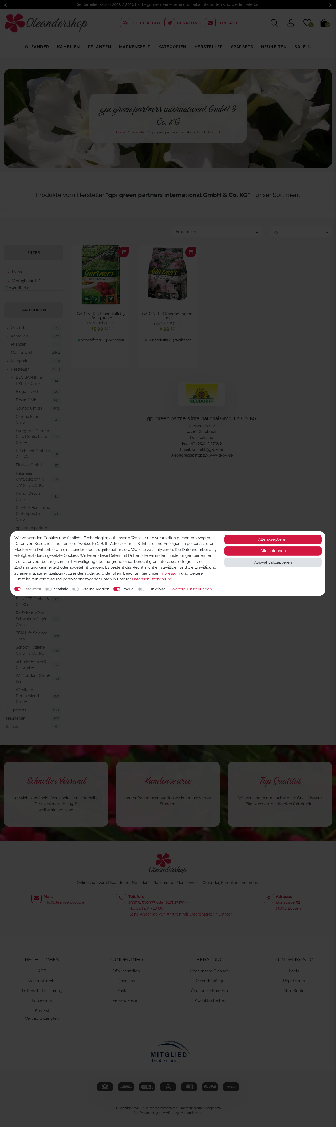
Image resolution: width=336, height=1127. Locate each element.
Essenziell (32, 589)
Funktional (156, 589)
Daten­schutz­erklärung (152, 579)
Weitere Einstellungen (191, 589)
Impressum (170, 573)
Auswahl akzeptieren (273, 562)
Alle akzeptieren (273, 539)
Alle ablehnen (273, 551)
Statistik (61, 589)
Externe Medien (95, 589)
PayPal (128, 589)
